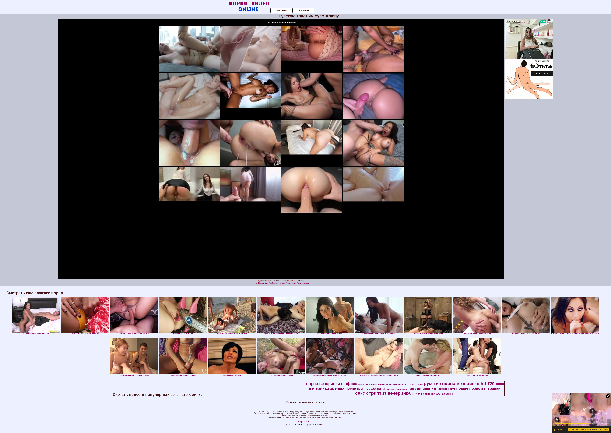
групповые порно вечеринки (474, 388)
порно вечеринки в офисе (331, 383)
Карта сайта (305, 421)
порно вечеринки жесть (397, 389)
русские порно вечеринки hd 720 (459, 383)
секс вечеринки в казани (428, 388)
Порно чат (303, 10)
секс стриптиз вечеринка (383, 393)
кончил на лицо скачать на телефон (433, 394)
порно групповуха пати (365, 388)
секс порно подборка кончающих (373, 384)
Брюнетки (291, 283)
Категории (281, 10)
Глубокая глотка (277, 283)
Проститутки (303, 283)
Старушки (263, 283)
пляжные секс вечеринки (406, 384)
